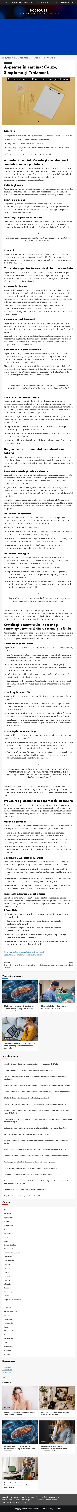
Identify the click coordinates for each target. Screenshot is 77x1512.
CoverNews (46, 1509)
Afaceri (7, 1210)
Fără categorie (9, 1292)
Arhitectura (8, 1225)
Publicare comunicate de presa (62, 2)
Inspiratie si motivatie (12, 1300)
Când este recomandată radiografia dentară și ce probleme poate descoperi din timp (36, 1156)
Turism (7, 1354)
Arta (5, 1229)
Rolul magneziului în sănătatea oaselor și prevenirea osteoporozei (29, 1162)
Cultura (7, 1264)
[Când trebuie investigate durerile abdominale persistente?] (57, 991)
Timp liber (8, 1350)
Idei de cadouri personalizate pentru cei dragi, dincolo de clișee (28, 1070)
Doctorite (38, 10)
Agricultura (8, 1218)
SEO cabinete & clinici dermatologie (16, 1500)
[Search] (72, 51)
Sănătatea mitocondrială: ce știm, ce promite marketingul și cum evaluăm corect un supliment (19, 1008)
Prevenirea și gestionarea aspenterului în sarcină (29, 154)
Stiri (5, 1343)
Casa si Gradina (10, 1245)
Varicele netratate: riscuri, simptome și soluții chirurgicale (26, 1134)
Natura (6, 1315)
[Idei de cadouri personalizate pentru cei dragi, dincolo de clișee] (57, 1398)
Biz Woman (6, 1367)
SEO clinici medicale (21, 1497)
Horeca (7, 1296)
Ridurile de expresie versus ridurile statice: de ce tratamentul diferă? (31, 1064)
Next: (56, 963)
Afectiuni (7, 1214)
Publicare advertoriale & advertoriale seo (17, 2)
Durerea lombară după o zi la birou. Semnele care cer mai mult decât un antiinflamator (37, 1092)
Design (6, 1272)
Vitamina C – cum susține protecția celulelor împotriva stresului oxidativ (32, 1175)
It (4, 1303)
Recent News (7, 1370)
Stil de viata (8, 1339)
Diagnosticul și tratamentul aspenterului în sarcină (30, 143)
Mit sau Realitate (10, 1311)
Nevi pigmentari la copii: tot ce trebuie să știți (24, 952)
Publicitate (8, 1319)
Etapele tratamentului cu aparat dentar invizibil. (22, 1196)
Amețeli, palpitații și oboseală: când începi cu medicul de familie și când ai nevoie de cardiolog (36, 1142)
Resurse (7, 1327)
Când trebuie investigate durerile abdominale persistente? (54, 1007)
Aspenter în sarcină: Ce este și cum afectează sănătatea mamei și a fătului (39, 135)
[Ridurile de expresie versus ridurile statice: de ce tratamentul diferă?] (20, 1398)
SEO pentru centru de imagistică (14, 1502)
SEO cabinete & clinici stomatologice (45, 1497)
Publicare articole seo (41, 2)
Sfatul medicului (10, 1331)
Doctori (7, 1280)
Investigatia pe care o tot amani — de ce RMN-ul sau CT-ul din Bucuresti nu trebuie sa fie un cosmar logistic (38, 1120)
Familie (7, 1288)
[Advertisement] (38, 34)
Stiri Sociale (7, 1372)
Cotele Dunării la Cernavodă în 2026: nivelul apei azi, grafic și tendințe (30, 1168)
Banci (6, 1241)
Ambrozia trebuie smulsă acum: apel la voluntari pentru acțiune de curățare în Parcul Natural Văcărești (36, 1112)
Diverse (7, 1276)
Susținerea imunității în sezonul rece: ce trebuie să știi (25, 1190)
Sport (6, 1335)
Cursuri (7, 1268)
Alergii (6, 1221)
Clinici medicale (10, 1249)
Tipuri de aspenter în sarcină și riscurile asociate (29, 139)
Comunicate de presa (12, 1253)
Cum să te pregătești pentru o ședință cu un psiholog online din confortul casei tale (19, 1045)
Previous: (19, 965)
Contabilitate (9, 1261)
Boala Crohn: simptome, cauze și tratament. (23, 955)
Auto (6, 1237)
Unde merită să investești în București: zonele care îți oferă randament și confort (35, 1128)
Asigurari (7, 1233)
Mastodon (6, 1377)
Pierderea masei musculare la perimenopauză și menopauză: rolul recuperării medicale (37, 1085)
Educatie (7, 1284)
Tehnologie (8, 1346)
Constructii (8, 1257)
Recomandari (8, 63)
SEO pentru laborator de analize (44, 1500)
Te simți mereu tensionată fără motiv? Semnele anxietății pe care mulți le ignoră (35, 1149)
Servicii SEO (7, 1497)
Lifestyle (7, 1307)
